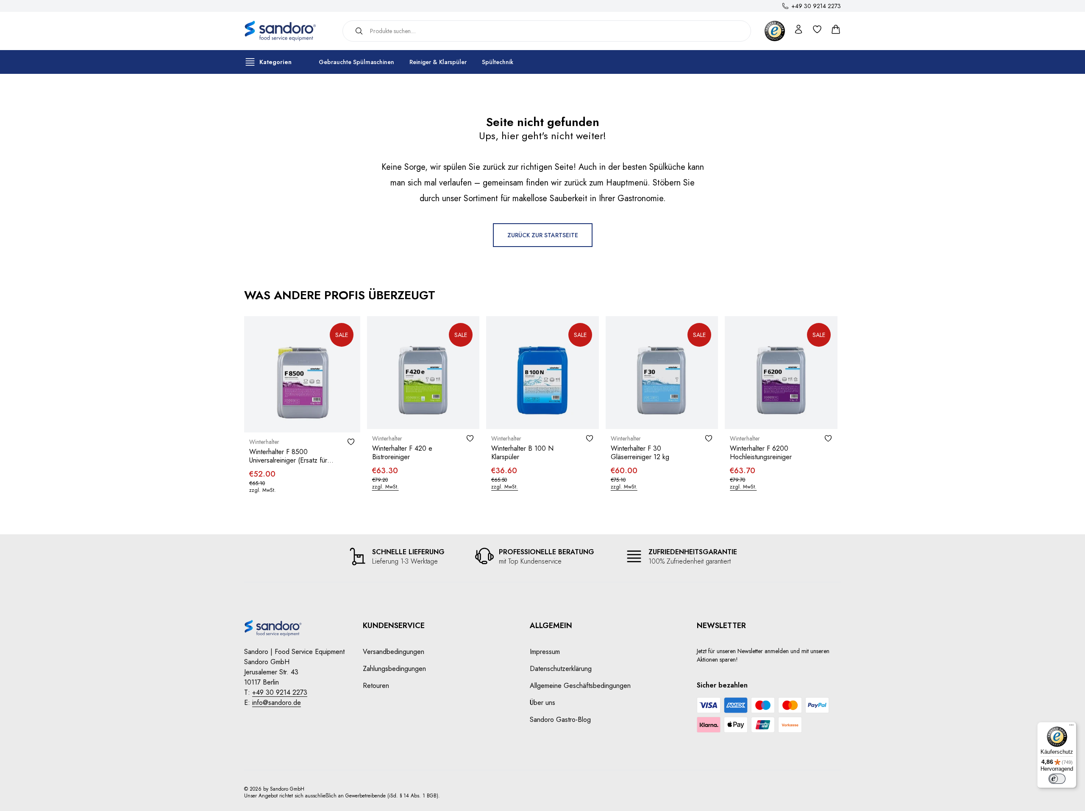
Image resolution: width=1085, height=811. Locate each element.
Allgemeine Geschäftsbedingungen (580, 685)
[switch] (1057, 779)
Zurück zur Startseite (542, 235)
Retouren (376, 685)
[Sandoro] (286, 31)
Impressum (545, 652)
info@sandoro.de (276, 702)
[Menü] (1071, 727)
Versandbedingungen (393, 652)
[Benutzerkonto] (798, 31)
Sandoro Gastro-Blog (560, 719)
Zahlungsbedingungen (394, 668)
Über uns (542, 702)
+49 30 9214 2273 (816, 6)
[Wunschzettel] (351, 442)
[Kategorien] (250, 62)
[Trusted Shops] (775, 31)
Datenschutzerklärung (561, 668)
